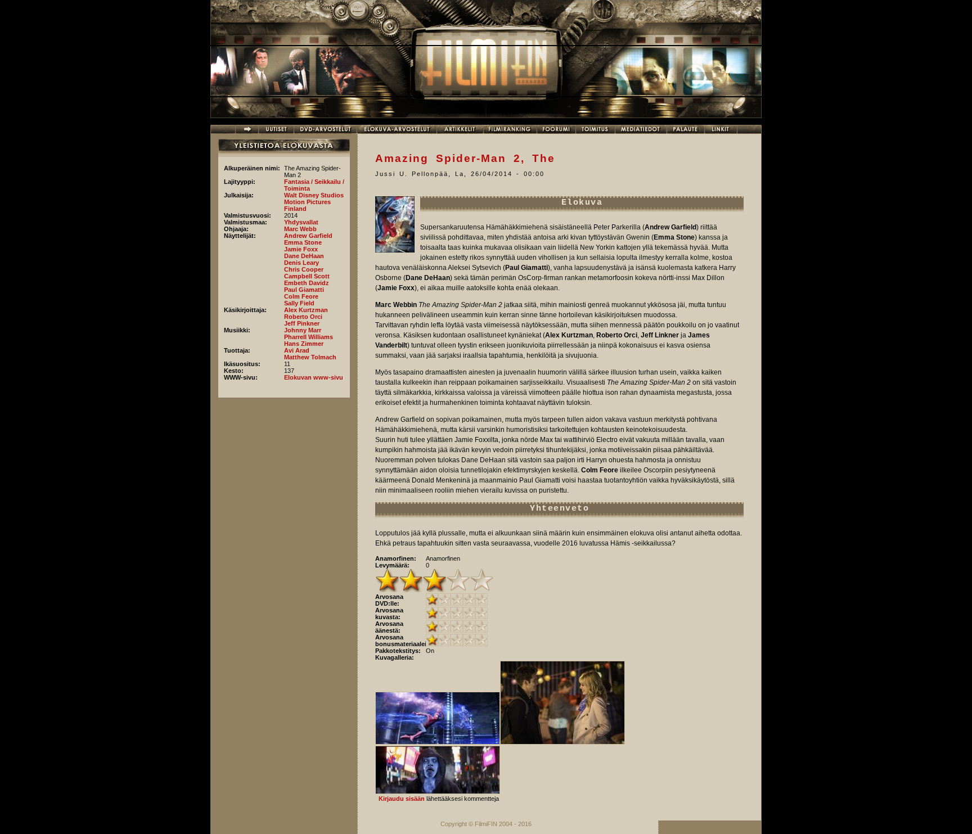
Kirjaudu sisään (402, 798)
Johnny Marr (302, 330)
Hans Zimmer (303, 343)
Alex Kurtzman (306, 309)
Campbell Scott (307, 276)
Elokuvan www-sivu (313, 377)
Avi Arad (296, 350)
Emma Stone (303, 242)
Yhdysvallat (301, 222)
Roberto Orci (303, 316)
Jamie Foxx (301, 249)
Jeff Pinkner (302, 323)
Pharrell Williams (308, 336)
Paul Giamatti (304, 289)
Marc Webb (300, 229)
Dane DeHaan (304, 256)
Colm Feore (301, 296)
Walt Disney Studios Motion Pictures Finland (314, 202)
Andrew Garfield (308, 235)
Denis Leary (301, 262)
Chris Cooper (303, 269)
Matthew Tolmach (310, 357)
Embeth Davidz (306, 282)
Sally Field (299, 303)
